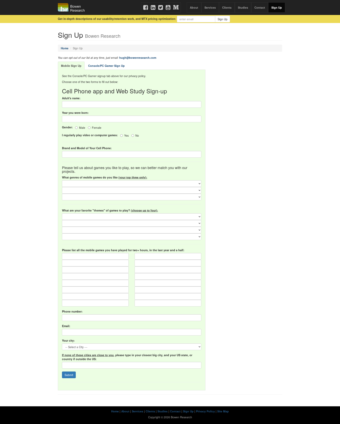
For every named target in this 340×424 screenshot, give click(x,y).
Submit (69, 375)
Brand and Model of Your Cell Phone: (87, 148)
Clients (227, 7)
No (137, 135)
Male (82, 128)
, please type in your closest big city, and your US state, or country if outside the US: (127, 357)
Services (210, 7)
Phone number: (72, 311)
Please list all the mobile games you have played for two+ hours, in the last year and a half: (123, 250)
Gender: (68, 127)
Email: (66, 326)
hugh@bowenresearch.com (137, 58)
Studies (243, 7)
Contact (259, 7)
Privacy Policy (205, 411)
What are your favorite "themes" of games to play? (110, 210)
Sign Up (276, 7)
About (194, 7)
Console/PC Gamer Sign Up (106, 66)
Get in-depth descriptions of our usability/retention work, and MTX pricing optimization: (117, 19)
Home (64, 48)
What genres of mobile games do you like (104, 177)
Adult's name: (71, 98)
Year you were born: (75, 113)
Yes (126, 135)
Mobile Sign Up (71, 66)
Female (96, 128)
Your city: (68, 340)
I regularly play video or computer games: (90, 135)
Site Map (223, 411)
